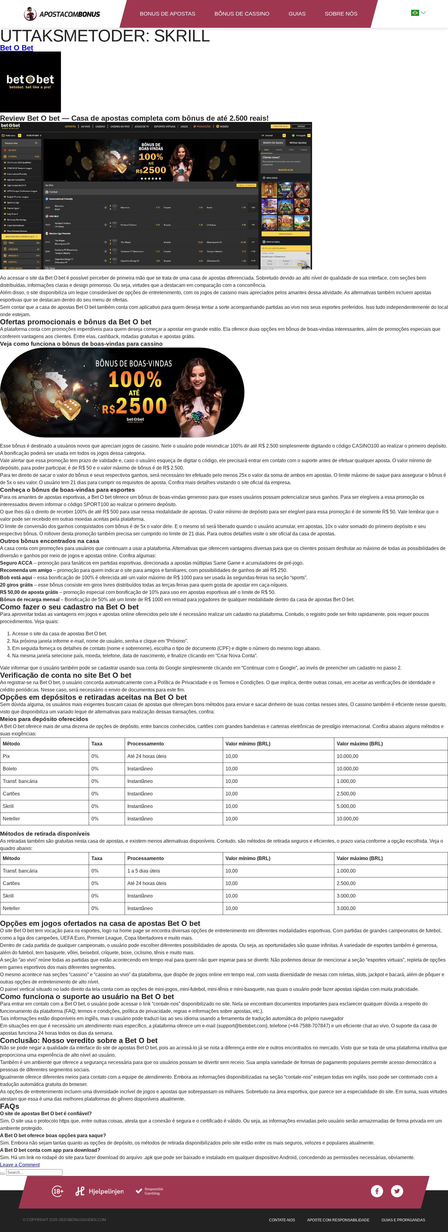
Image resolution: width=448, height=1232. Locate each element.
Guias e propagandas (403, 1220)
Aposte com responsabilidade (338, 1220)
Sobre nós (341, 14)
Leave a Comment (20, 1164)
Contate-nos (282, 1220)
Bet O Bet (16, 48)
